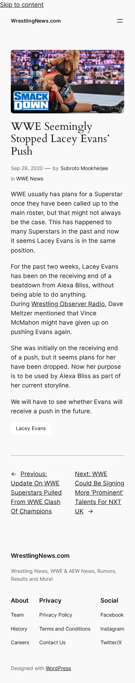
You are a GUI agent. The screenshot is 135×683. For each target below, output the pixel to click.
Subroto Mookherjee (84, 168)
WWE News (29, 178)
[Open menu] (120, 21)
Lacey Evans (31, 428)
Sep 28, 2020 (27, 168)
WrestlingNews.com (36, 21)
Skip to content (22, 4)
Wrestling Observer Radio (68, 303)
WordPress (58, 668)
